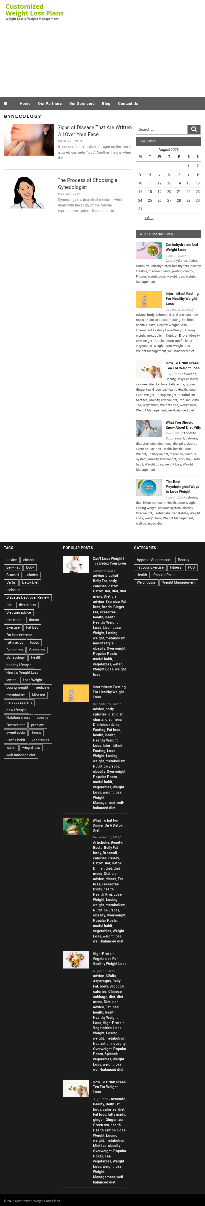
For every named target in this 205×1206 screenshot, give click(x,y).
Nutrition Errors (177, 335)
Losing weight (166, 395)
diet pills (179, 443)
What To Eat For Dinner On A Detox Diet (107, 825)
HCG (191, 567)
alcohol (28, 560)
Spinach (111, 1054)
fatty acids (176, 384)
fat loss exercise (19, 635)
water (11, 748)
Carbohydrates (176, 261)
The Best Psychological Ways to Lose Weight (182, 487)
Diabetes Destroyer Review (27, 597)
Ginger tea (143, 389)
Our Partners (50, 103)
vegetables (144, 346)
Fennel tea (110, 884)
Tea (138, 405)
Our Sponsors (82, 103)
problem (184, 459)
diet (171, 315)
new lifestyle (16, 710)
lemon (193, 389)
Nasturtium (102, 1044)
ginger (190, 384)
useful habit (183, 341)
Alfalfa (111, 976)
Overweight (144, 341)
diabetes (142, 443)
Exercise (142, 449)
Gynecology (15, 657)
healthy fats (180, 266)
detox (113, 586)
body (150, 315)
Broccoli (12, 575)
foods (34, 642)
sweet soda (15, 733)
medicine (176, 454)
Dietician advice (157, 320)
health (140, 325)
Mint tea (142, 400)
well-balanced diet (181, 351)
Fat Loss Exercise (150, 567)
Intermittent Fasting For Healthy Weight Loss (182, 299)
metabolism (155, 335)
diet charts (183, 315)
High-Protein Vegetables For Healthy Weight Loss (109, 959)
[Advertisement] (102, 59)
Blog (106, 103)
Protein (141, 276)
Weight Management (151, 351)
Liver (107, 628)
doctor (191, 443)
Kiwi (108, 894)
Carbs (192, 261)
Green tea (159, 389)
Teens (36, 733)
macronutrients (159, 271)
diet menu (164, 443)
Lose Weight (174, 330)
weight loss (175, 276)
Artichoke (101, 842)
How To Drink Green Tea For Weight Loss (109, 1087)
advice (141, 315)
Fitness (176, 567)
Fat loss (188, 320)
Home (25, 103)
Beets (97, 848)
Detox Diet (30, 582)
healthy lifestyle (19, 665)
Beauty (170, 379)
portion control (183, 271)
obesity (194, 335)
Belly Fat (183, 379)
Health (151, 325)
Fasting (175, 320)
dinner (111, 879)
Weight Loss (157, 276)
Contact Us (128, 103)
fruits (97, 889)
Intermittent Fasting (150, 330)
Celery (113, 858)
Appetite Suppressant (154, 560)
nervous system (169, 508)
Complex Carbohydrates (153, 266)
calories (161, 315)
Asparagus (102, 981)
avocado (190, 374)
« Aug (149, 218)
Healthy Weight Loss (172, 325)
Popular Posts (164, 341)
